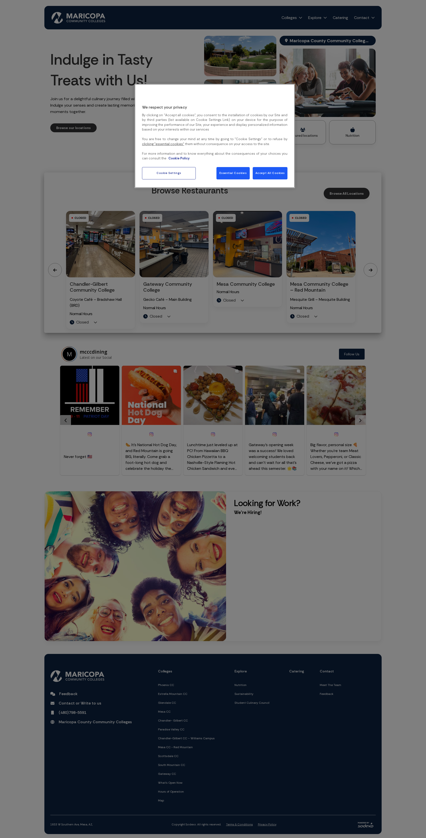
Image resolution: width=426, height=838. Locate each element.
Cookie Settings (169, 173)
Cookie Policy (179, 158)
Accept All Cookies (270, 173)
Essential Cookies (233, 173)
